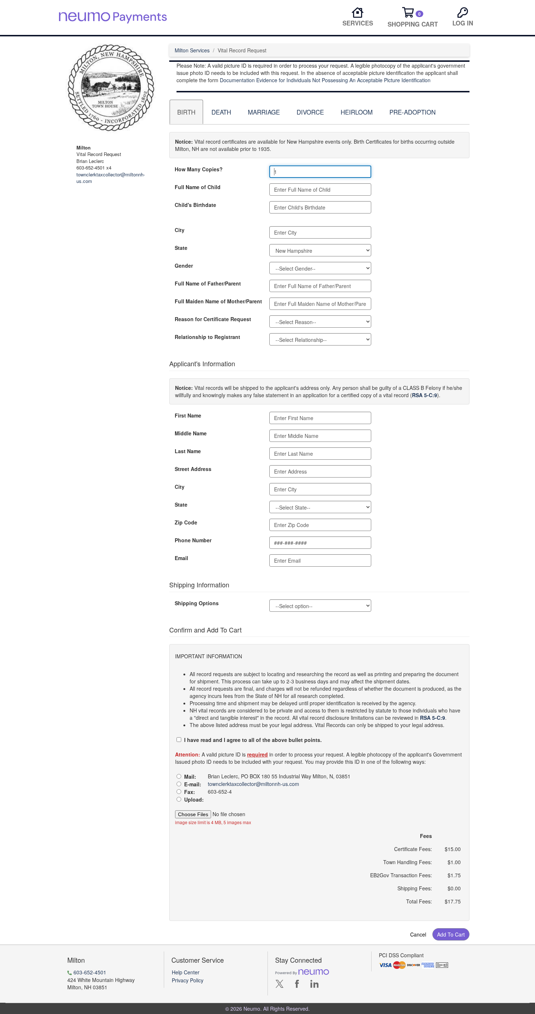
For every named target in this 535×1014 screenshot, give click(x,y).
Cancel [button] (418, 934)
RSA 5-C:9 (424, 395)
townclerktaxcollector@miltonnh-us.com (110, 178)
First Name (188, 415)
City (180, 229)
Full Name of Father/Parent (208, 283)
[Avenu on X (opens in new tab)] (279, 985)
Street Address (193, 468)
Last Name (188, 451)
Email (181, 558)
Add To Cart (451, 934)
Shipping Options (197, 603)
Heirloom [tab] (357, 112)
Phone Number (193, 540)
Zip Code (186, 522)
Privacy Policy (187, 980)
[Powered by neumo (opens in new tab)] (302, 971)
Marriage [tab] (264, 112)
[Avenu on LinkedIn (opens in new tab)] (314, 985)
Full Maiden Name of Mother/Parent (218, 301)
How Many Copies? (199, 169)
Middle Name (191, 433)
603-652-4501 (90, 972)
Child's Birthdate (195, 204)
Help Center (185, 972)
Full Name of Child (198, 187)
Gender (184, 265)
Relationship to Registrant (207, 336)
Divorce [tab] (310, 112)
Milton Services (192, 50)
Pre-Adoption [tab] (412, 112)
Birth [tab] (186, 112)
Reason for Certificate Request (213, 319)
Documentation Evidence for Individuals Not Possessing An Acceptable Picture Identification (325, 80)
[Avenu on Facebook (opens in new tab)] (297, 985)
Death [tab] (221, 112)
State (181, 247)
